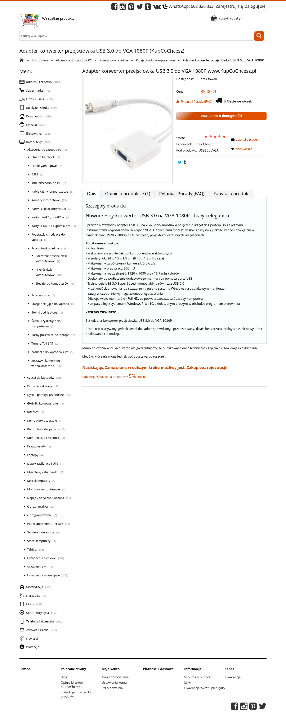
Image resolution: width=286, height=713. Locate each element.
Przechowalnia (112, 688)
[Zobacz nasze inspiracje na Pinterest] (131, 7)
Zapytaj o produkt (231, 193)
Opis (91, 193)
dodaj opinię (244, 149)
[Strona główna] (30, 21)
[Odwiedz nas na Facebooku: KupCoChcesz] (114, 7)
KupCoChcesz (203, 144)
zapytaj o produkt (247, 139)
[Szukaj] (259, 36)
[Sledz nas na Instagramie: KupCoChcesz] (123, 7)
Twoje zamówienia (115, 677)
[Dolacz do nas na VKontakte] (157, 7)
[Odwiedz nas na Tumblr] (148, 7)
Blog (64, 677)
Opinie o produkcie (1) (127, 193)
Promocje (32, 647)
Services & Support (197, 677)
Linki (187, 682)
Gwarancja (233, 677)
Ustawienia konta (114, 682)
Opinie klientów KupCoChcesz (72, 684)
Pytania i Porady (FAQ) (196, 101)
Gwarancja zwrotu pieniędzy (204, 688)
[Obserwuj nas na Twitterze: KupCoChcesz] (139, 7)
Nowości (32, 638)
